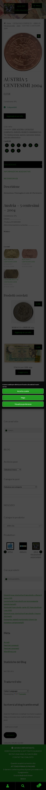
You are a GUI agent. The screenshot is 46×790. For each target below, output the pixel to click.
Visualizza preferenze (23, 404)
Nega (23, 398)
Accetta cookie (23, 391)
